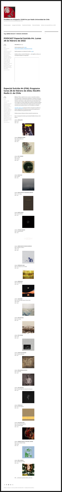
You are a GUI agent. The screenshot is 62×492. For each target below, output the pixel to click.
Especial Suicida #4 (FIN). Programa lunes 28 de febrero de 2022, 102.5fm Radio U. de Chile (22, 90)
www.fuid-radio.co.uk (19, 107)
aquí (25, 47)
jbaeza (5, 47)
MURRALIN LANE (6, 58)
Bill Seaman (8, 52)
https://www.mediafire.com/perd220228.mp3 (23, 48)
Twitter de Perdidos (36, 25)
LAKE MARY (5, 57)
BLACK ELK (5, 53)
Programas (5, 102)
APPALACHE (6, 51)
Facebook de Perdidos (26, 25)
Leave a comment (6, 69)
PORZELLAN (8, 60)
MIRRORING (10, 57)
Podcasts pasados (7, 25)
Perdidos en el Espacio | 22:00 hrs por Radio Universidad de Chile (27, 19)
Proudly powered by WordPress (29, 487)
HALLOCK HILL (8, 54)
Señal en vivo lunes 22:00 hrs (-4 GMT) (48, 25)
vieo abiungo (9, 66)
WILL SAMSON (6, 67)
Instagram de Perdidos (16, 25)
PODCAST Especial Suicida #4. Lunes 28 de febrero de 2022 (22, 39)
